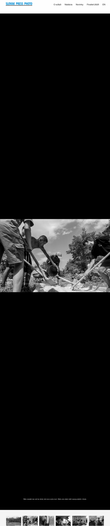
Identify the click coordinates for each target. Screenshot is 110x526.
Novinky (79, 4)
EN (103, 4)
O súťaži (57, 4)
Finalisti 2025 (93, 4)
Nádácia (68, 4)
